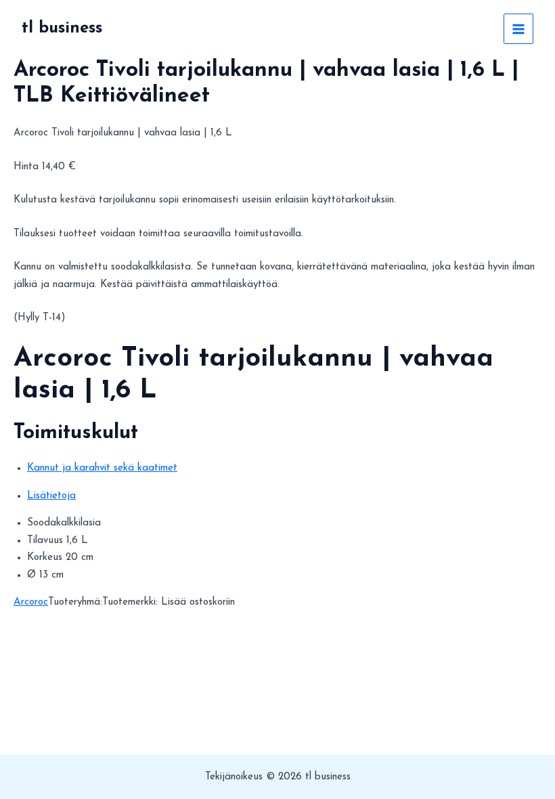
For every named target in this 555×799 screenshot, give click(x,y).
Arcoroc (31, 602)
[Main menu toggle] (519, 29)
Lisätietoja (51, 496)
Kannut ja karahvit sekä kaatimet (102, 468)
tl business (62, 28)
